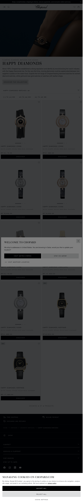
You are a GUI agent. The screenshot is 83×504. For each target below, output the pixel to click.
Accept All (41, 488)
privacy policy (52, 483)
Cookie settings (41, 499)
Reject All (41, 494)
